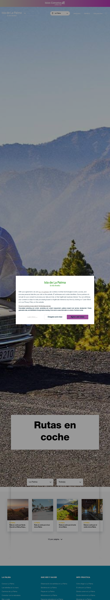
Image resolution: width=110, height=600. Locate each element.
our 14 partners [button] (44, 292)
